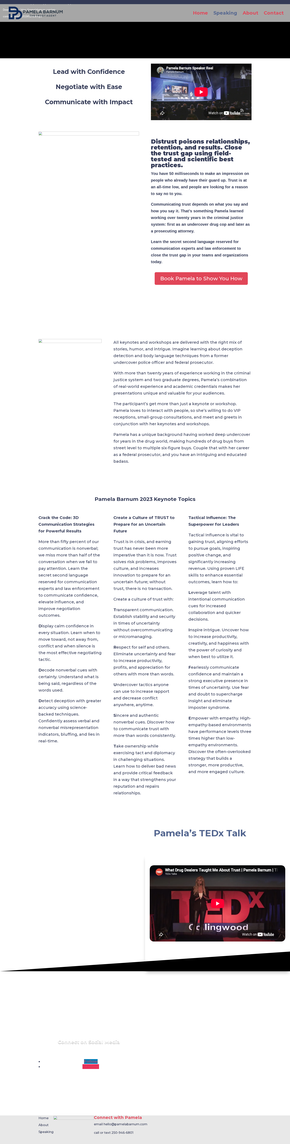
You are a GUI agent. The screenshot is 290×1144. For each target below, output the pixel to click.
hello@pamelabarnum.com (125, 1124)
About (250, 14)
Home (200, 14)
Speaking (225, 14)
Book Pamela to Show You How (201, 278)
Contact (274, 14)
